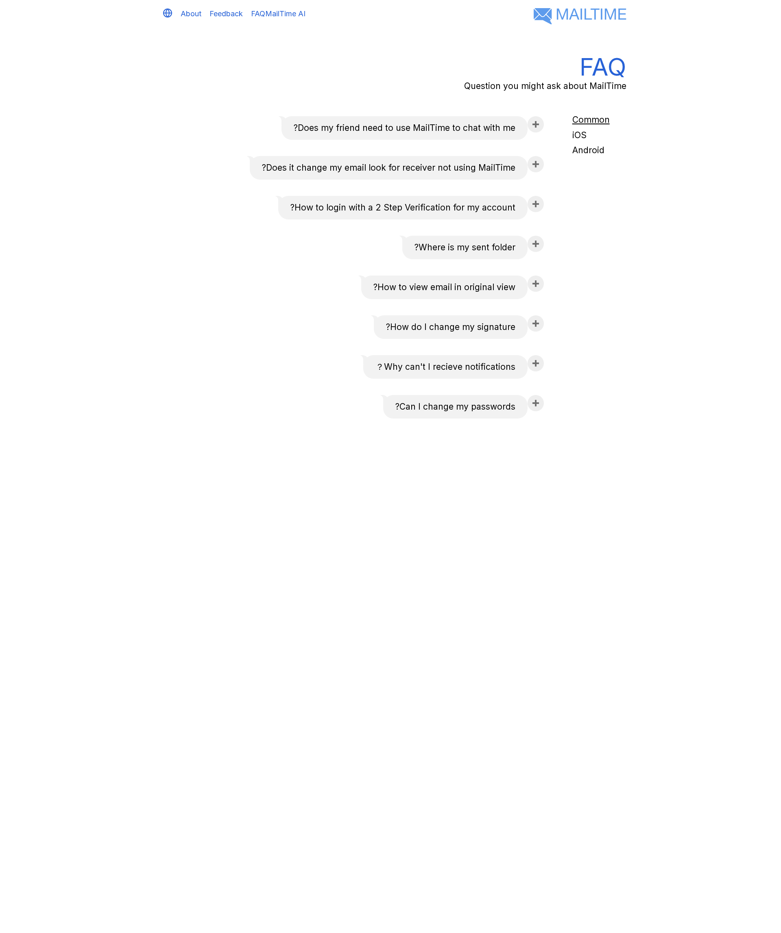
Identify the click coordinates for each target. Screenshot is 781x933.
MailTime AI (285, 13)
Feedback (226, 13)
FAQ (258, 13)
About (191, 13)
